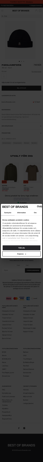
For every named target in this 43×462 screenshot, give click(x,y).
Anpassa (20, 254)
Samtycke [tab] (7, 212)
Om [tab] (35, 212)
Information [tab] (21, 212)
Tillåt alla (21, 248)
